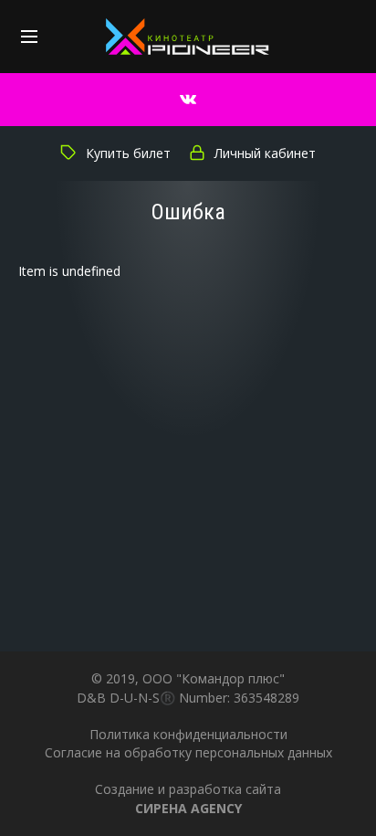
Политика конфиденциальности (188, 734)
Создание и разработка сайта (188, 798)
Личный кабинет (265, 153)
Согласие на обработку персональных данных (188, 752)
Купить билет (128, 153)
